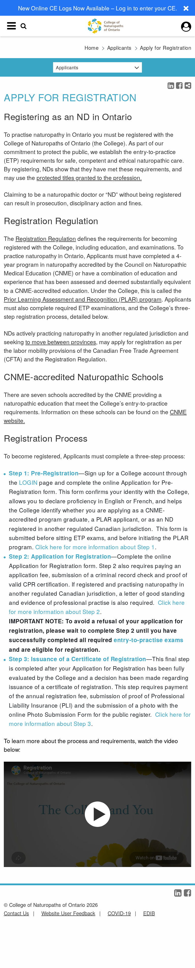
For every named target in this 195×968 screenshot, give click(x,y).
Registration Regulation (45, 238)
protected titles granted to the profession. (89, 177)
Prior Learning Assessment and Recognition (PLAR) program (82, 299)
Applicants (119, 47)
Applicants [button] (67, 67)
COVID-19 (119, 913)
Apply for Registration (165, 47)
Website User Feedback (68, 913)
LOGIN (28, 482)
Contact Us (16, 913)
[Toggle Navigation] (11, 26)
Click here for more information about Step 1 (95, 547)
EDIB (149, 913)
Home (92, 47)
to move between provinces (60, 342)
